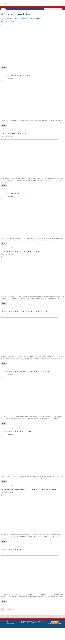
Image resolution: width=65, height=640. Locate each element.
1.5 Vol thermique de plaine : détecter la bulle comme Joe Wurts (21, 18)
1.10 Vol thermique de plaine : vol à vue (13, 193)
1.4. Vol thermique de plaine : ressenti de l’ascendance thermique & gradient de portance (28, 489)
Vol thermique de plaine (10, 70)
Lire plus (4, 67)
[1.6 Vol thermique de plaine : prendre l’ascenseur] (29, 455)
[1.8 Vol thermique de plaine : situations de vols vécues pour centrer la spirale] (29, 335)
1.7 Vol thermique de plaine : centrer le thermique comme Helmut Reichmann (25, 371)
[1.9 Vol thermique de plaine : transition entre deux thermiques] (29, 275)
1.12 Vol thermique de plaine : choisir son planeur (16, 75)
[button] (63, 3)
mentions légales (10, 623)
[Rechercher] (63, 9)
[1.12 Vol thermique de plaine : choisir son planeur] (29, 99)
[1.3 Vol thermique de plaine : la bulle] (29, 573)
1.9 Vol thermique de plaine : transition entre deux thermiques (20, 251)
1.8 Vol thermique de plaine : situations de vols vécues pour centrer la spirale (25, 311)
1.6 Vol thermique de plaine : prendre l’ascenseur (16, 431)
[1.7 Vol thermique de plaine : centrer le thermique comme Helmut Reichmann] (29, 395)
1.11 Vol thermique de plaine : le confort (13, 133)
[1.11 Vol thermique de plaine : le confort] (29, 157)
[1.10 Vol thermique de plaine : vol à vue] (29, 217)
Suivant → (11, 609)
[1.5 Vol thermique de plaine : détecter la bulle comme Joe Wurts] (29, 43)
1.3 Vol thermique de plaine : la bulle (12, 549)
